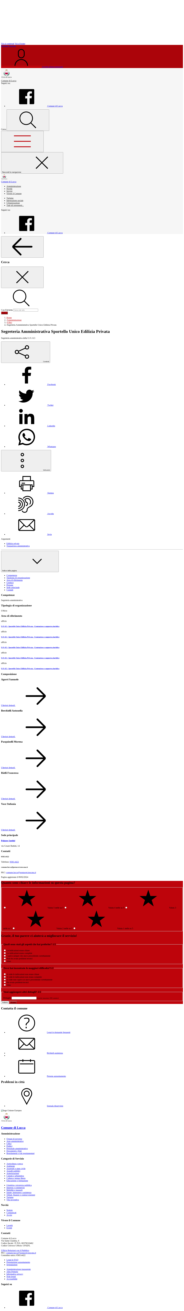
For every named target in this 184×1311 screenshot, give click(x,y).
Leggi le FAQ (12, 1260)
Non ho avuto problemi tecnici (19, 958)
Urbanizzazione (13, 203)
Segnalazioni (11, 1265)
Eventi (9, 1228)
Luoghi (9, 1225)
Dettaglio (7, 998)
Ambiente (10, 1166)
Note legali (11, 1276)
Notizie (9, 1210)
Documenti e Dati (14, 1151)
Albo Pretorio (12, 1272)
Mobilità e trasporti (14, 1190)
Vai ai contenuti (7, 43)
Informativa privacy (14, 1274)
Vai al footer (20, 43)
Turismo (9, 198)
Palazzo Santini (8, 840)
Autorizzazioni (12, 1173)
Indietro (5, 1003)
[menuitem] (31, 384)
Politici (9, 1146)
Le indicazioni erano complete (19, 953)
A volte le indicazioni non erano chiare (22, 974)
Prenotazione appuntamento (18, 1262)
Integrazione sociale (14, 200)
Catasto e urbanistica (15, 1176)
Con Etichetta (7, 310)
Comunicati (11, 1213)
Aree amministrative (15, 1141)
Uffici (8, 1144)
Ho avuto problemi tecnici (18, 982)
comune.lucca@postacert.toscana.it (21, 872)
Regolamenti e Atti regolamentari (20, 1153)
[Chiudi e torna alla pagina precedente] (22, 277)
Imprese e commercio (15, 1188)
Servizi (9, 191)
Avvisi (9, 1215)
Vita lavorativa (12, 1200)
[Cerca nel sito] (28, 120)
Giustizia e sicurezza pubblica (19, 1185)
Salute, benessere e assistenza (18, 1192)
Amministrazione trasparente (18, 1269)
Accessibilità (11, 1279)
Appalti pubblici (13, 1171)
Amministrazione (13, 186)
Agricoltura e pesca (14, 1164)
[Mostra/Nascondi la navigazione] (22, 141)
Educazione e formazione (17, 1181)
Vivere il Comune (14, 193)
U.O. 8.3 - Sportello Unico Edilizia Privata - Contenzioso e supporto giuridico (30, 626)
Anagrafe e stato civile (15, 1168)
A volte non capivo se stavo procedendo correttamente (29, 980)
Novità (9, 189)
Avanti (13, 1003)
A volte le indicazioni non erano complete (24, 977)
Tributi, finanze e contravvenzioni (20, 1195)
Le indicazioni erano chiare (18, 950)
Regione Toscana (8, 46)
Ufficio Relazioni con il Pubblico (15, 1250)
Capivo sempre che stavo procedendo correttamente (28, 956)
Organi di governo (14, 1139)
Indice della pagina (9, 571)
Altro (8, 961)
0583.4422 (14, 862)
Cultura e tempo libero (15, 1178)
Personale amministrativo (17, 1148)
